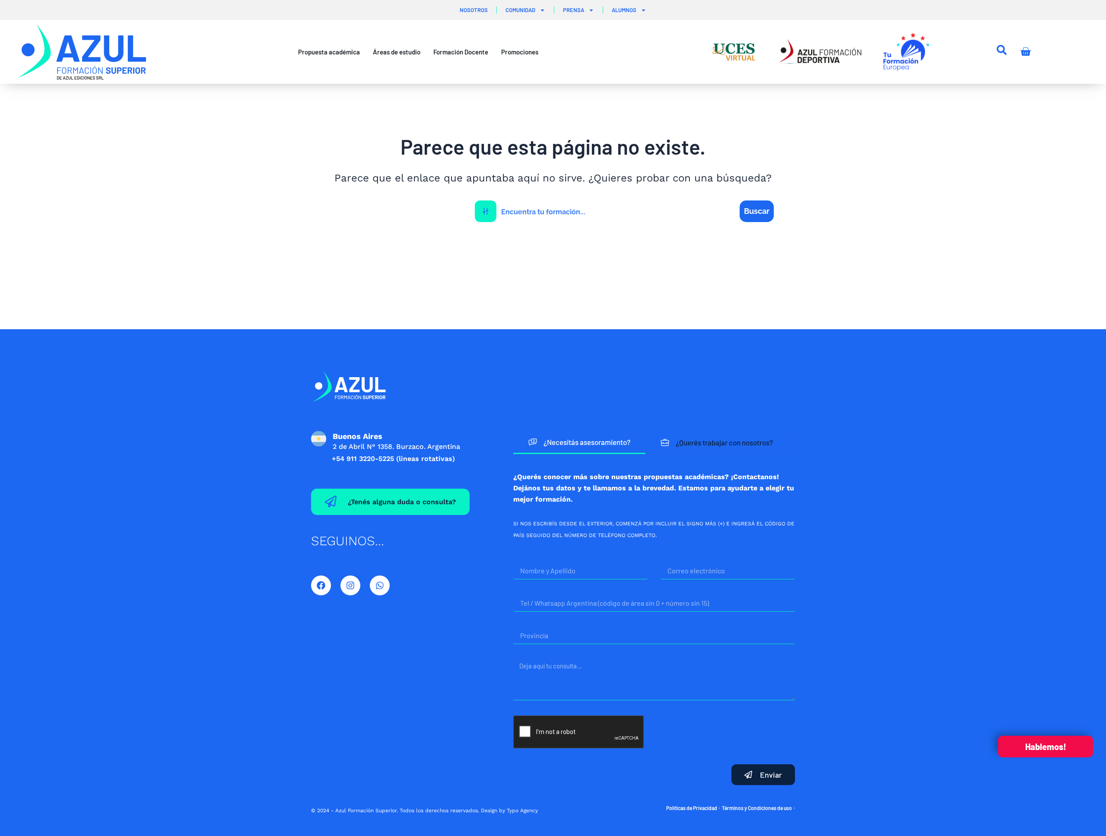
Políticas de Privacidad (691, 808)
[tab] (579, 442)
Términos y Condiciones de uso (757, 808)
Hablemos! (1045, 746)
